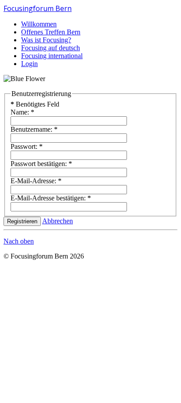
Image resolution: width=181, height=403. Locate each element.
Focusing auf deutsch (50, 48)
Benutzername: (34, 129)
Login (29, 63)
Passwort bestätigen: (41, 163)
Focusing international (52, 55)
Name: (22, 112)
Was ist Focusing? (46, 40)
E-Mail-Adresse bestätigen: (51, 198)
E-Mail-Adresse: (36, 181)
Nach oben (19, 241)
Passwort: (27, 146)
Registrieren (22, 221)
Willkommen (39, 24)
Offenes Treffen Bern (50, 32)
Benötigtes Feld (35, 104)
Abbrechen (57, 221)
